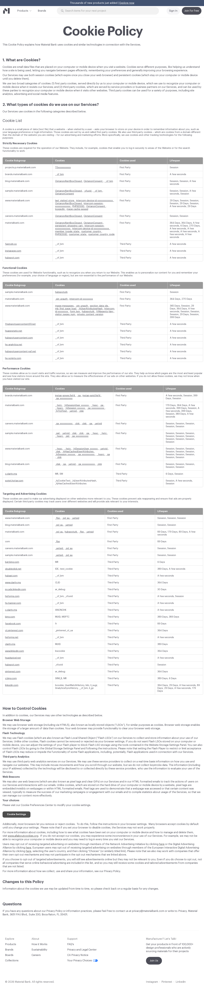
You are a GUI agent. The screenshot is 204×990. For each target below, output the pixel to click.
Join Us (154, 960)
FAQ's (70, 944)
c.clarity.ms (11, 474)
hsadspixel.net (13, 658)
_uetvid (73, 411)
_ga (79, 395)
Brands (42, 11)
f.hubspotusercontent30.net (20, 324)
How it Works (39, 944)
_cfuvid (88, 191)
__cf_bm (59, 174)
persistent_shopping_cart (69, 226)
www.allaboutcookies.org (23, 836)
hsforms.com (12, 596)
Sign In (173, 11)
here (161, 844)
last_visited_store (65, 200)
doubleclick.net (13, 569)
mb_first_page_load (66, 309)
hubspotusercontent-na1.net (20, 351)
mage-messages (64, 306)
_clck (77, 423)
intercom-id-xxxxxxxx (81, 299)
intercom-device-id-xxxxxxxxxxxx (94, 200)
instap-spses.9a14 (65, 395)
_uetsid (75, 518)
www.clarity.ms (13, 582)
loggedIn (60, 209)
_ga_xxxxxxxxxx (64, 398)
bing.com (10, 617)
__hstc (58, 405)
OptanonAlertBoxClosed (68, 181)
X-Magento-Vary (105, 311)
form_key (75, 311)
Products (22, 11)
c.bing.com (11, 678)
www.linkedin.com (14, 651)
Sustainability (39, 949)
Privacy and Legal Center (82, 949)
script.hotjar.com (14, 481)
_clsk (81, 411)
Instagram (152, 982)
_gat (57, 433)
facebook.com (13, 623)
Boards (9, 955)
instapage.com (13, 251)
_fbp (58, 518)
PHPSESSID (78, 206)
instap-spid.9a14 (92, 395)
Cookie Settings (16, 814)
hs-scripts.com (13, 358)
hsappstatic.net (13, 331)
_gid (67, 436)
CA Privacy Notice (77, 955)
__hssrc (59, 408)
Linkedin (181, 982)
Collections (11, 960)
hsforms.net (11, 637)
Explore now (126, 3)
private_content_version (90, 314)
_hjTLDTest (61, 411)
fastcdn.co (11, 244)
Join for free (191, 11)
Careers (36, 955)
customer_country (91, 231)
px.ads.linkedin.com (15, 589)
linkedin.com (11, 685)
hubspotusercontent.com (19, 338)
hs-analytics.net (13, 344)
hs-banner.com (13, 603)
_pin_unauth (61, 299)
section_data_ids (99, 306)
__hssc (94, 405)
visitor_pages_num (65, 314)
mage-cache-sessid (77, 209)
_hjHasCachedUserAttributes (78, 451)
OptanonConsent (93, 181)
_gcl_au (66, 518)
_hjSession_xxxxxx (75, 408)
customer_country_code (101, 234)
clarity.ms (10, 644)
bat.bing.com (12, 562)
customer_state (78, 234)
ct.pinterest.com (14, 630)
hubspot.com (12, 258)
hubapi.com (11, 576)
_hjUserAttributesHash (90, 309)
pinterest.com (12, 671)
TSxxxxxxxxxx (63, 167)
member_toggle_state (67, 231)
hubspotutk (61, 292)
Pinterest (166, 982)
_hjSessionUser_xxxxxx (76, 405)
